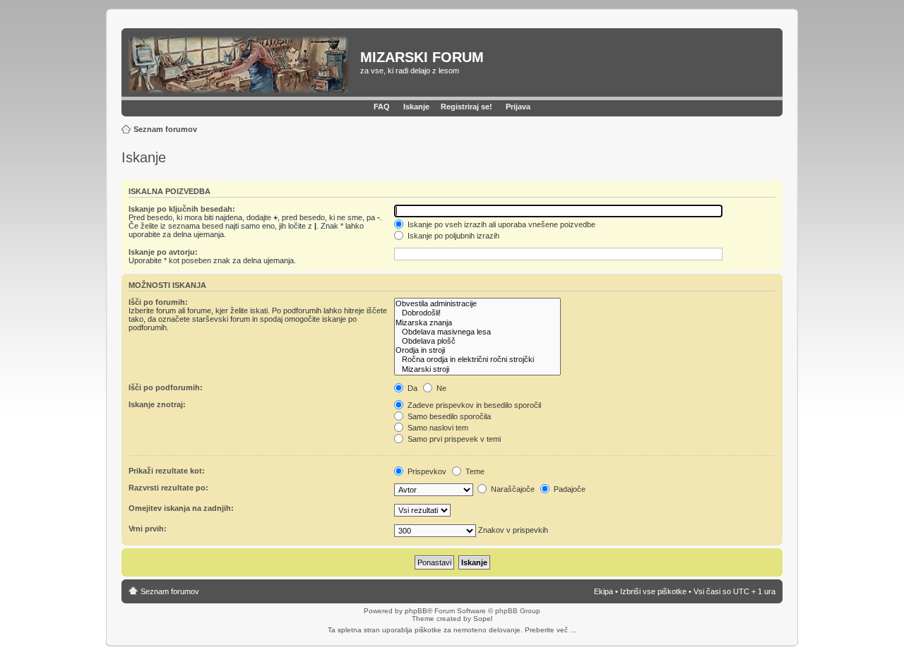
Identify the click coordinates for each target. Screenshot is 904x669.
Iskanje (416, 106)
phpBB (416, 611)
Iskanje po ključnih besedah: (182, 209)
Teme (473, 471)
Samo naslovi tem (436, 427)
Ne (440, 388)
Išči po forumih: (158, 302)
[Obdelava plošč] (477, 341)
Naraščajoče (512, 489)
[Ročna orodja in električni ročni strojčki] (477, 359)
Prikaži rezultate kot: (167, 470)
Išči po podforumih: (166, 387)
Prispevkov (425, 471)
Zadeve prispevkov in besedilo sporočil (473, 405)
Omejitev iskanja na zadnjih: (181, 508)
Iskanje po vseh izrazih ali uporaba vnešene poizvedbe (500, 224)
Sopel (482, 618)
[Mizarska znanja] (477, 322)
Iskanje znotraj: (157, 404)
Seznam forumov (165, 129)
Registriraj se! (466, 106)
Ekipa (603, 591)
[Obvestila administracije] (477, 303)
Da (411, 388)
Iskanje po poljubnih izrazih (452, 235)
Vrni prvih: (148, 528)
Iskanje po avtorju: (163, 252)
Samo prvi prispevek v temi (453, 439)
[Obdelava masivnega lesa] (477, 332)
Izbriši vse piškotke (654, 591)
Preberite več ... (550, 630)
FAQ (382, 106)
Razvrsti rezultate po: (168, 487)
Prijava (518, 106)
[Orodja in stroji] (477, 350)
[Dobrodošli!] (477, 313)
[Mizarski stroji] (477, 369)
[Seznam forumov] (242, 64)
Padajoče (568, 489)
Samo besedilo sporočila (448, 416)
